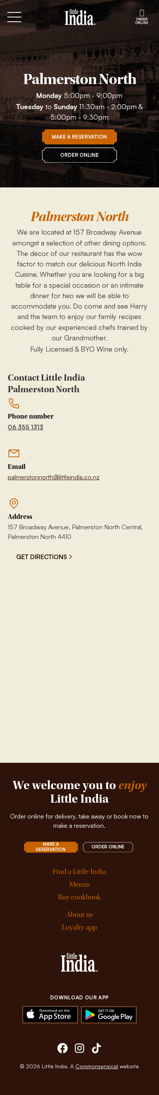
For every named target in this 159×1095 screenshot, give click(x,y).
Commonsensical (96, 1066)
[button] (32, 17)
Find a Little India (79, 872)
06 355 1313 (25, 427)
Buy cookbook (79, 897)
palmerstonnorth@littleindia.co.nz (54, 477)
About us (79, 915)
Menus (79, 884)
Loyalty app (79, 927)
